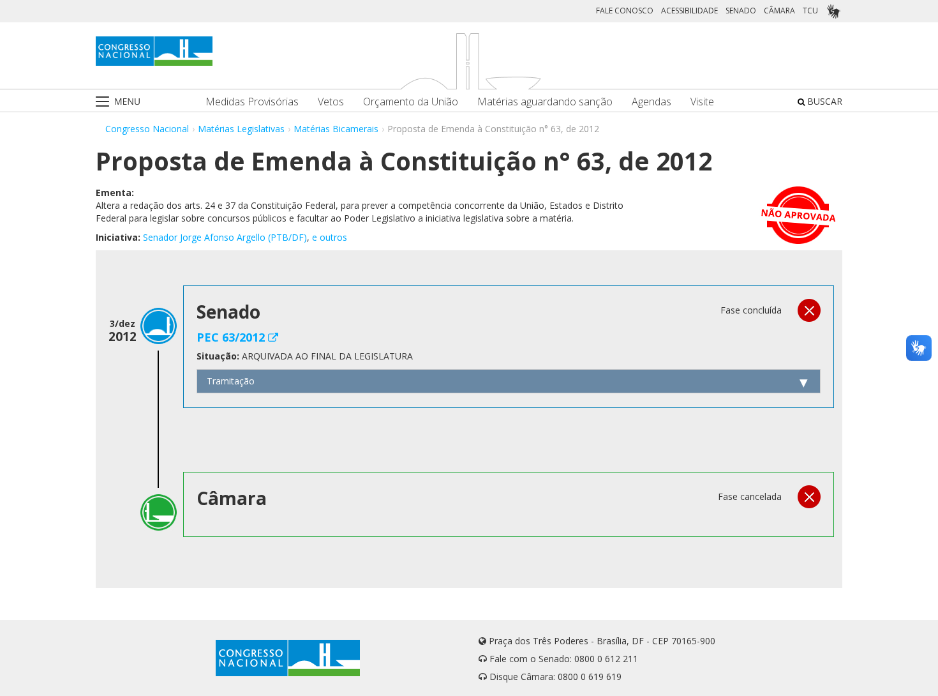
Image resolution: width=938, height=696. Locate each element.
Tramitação (231, 381)
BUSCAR (823, 101)
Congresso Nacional (147, 129)
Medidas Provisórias (252, 102)
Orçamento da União (410, 102)
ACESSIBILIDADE (689, 10)
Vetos (331, 102)
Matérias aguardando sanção (545, 102)
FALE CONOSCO (624, 10)
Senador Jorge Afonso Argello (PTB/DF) (225, 237)
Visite (702, 102)
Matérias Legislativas (241, 129)
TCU (810, 10)
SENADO (741, 10)
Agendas (651, 102)
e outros (329, 237)
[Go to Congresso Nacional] (154, 51)
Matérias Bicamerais (336, 129)
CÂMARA (779, 10)
